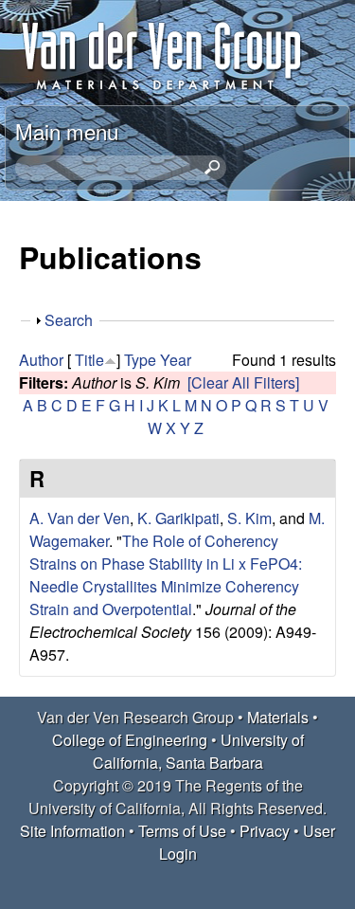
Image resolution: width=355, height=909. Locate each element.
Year (175, 360)
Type (140, 360)
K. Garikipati (178, 518)
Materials (278, 717)
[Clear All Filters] (243, 382)
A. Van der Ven (79, 518)
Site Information (72, 831)
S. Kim (249, 518)
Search (68, 320)
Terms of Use (182, 831)
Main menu (66, 131)
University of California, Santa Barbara (198, 751)
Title (89, 360)
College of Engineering (129, 740)
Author (41, 360)
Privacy (265, 831)
